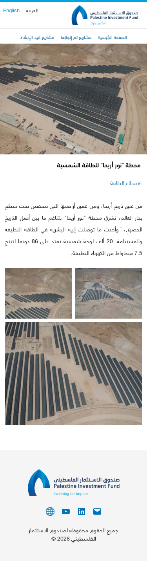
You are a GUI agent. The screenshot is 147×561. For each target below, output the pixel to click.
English (11, 10)
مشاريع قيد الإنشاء (37, 36)
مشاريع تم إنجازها (76, 36)
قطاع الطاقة (123, 182)
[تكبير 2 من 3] (62, 278)
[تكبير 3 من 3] (132, 332)
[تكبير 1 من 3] (132, 278)
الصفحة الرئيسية (112, 36)
